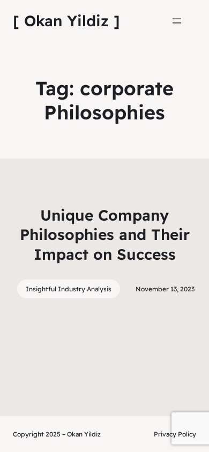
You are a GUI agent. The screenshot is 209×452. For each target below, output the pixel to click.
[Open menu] (176, 20)
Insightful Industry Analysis (68, 289)
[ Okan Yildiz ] (66, 20)
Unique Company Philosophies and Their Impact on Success (105, 234)
